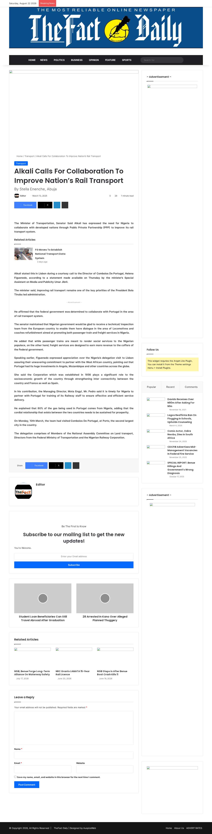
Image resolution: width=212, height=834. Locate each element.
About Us (179, 828)
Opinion (94, 60)
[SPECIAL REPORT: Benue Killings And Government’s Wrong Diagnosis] (156, 467)
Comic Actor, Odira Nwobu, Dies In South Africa (180, 434)
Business (76, 60)
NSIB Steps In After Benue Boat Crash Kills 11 (112, 673)
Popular (151, 386)
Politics (59, 60)
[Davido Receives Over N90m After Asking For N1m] (156, 404)
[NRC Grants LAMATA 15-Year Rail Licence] (74, 658)
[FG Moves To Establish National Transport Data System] (23, 254)
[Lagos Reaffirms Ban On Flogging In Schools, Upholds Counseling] (156, 419)
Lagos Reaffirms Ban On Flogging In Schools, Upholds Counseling (181, 418)
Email (18, 763)
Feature (110, 60)
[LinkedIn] (57, 205)
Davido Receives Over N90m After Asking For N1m (180, 403)
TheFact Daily (61, 828)
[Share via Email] (65, 205)
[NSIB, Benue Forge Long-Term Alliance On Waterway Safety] (32, 658)
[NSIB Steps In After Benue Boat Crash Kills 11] (115, 658)
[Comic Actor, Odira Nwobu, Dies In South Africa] (156, 435)
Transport (29, 156)
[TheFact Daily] (106, 27)
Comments (191, 386)
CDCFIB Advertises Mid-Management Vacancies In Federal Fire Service (182, 450)
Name (18, 749)
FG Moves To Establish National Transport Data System (50, 254)
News (43, 60)
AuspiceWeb (89, 828)
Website (80, 763)
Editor (23, 195)
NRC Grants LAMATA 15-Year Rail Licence (73, 673)
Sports (126, 60)
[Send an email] (27, 195)
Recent (170, 386)
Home (32, 60)
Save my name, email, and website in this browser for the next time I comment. (58, 777)
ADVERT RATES (194, 828)
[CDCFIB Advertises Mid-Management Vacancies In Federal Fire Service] (156, 451)
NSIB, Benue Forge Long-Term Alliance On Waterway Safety (32, 673)
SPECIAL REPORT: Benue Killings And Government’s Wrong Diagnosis (181, 468)
